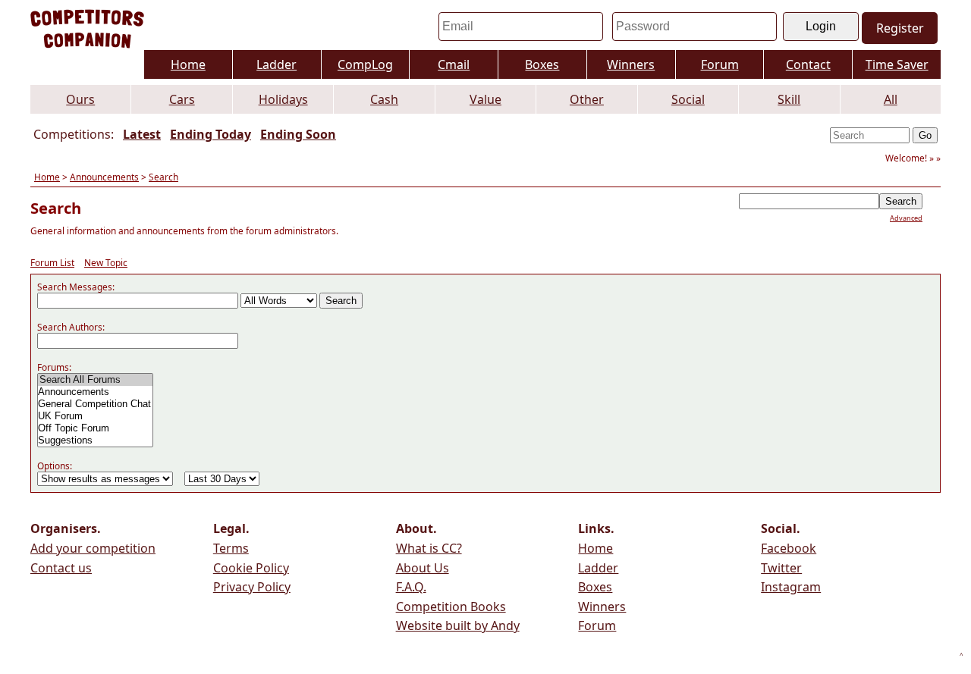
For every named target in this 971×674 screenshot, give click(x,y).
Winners (631, 64)
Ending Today (210, 134)
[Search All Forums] (95, 380)
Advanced (906, 218)
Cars (182, 99)
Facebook (788, 548)
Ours (80, 99)
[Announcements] (95, 392)
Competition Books (451, 606)
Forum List (52, 262)
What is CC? (429, 548)
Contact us (61, 568)
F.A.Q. (411, 586)
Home (188, 64)
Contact (808, 64)
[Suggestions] (95, 440)
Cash (384, 99)
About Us (422, 568)
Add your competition (93, 548)
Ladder (276, 64)
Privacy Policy (252, 586)
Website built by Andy (458, 625)
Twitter (781, 568)
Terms (231, 548)
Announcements (104, 177)
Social (688, 99)
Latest (142, 134)
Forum (720, 64)
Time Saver (897, 64)
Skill (789, 99)
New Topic (105, 262)
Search (163, 177)
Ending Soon (298, 134)
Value (485, 99)
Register (900, 28)
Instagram (791, 586)
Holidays (283, 99)
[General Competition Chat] (95, 404)
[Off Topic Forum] (95, 428)
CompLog (365, 64)
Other (587, 99)
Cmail (454, 64)
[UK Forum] (95, 416)
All (890, 99)
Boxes (542, 64)
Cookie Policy (251, 568)
